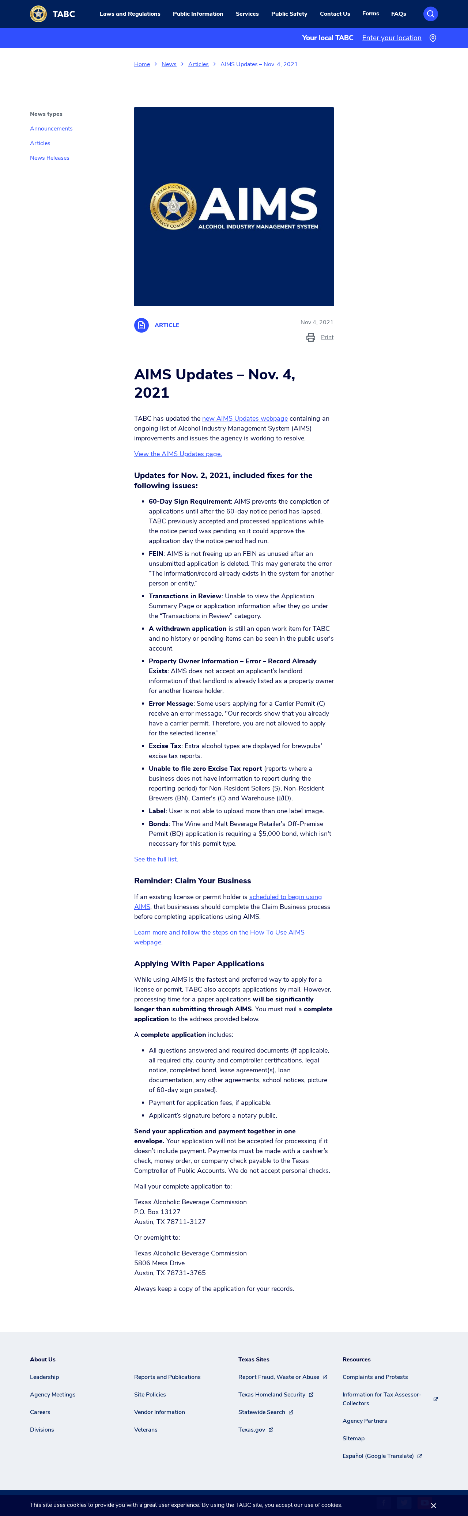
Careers (40, 1412)
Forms (370, 14)
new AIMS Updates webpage (245, 418)
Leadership (44, 1377)
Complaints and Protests (375, 1377)
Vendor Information (159, 1412)
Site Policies (150, 1395)
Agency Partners (365, 1421)
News (169, 64)
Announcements (51, 129)
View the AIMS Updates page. (178, 454)
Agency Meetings (53, 1395)
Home (142, 64)
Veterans (146, 1430)
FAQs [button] (398, 14)
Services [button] (247, 14)
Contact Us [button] (335, 14)
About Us (43, 1360)
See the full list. (156, 859)
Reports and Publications (167, 1377)
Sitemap (354, 1438)
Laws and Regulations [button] (130, 14)
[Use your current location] (432, 38)
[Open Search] (430, 14)
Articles (198, 64)
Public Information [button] (198, 14)
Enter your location (392, 38)
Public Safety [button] (289, 14)
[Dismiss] (433, 1505)
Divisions (42, 1430)
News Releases (49, 158)
